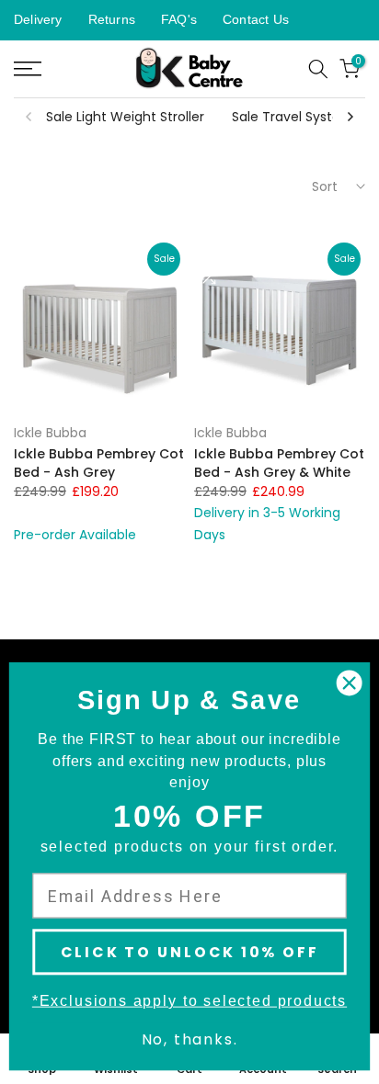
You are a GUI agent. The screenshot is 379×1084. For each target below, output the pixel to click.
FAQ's (179, 19)
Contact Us (256, 19)
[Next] (349, 117)
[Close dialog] (349, 683)
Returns (111, 19)
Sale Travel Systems (296, 116)
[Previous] (29, 117)
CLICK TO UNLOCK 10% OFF (190, 952)
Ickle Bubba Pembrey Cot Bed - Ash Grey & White (279, 463)
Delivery (38, 19)
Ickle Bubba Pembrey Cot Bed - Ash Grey (99, 463)
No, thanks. (190, 1039)
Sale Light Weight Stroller (125, 116)
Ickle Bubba (50, 432)
